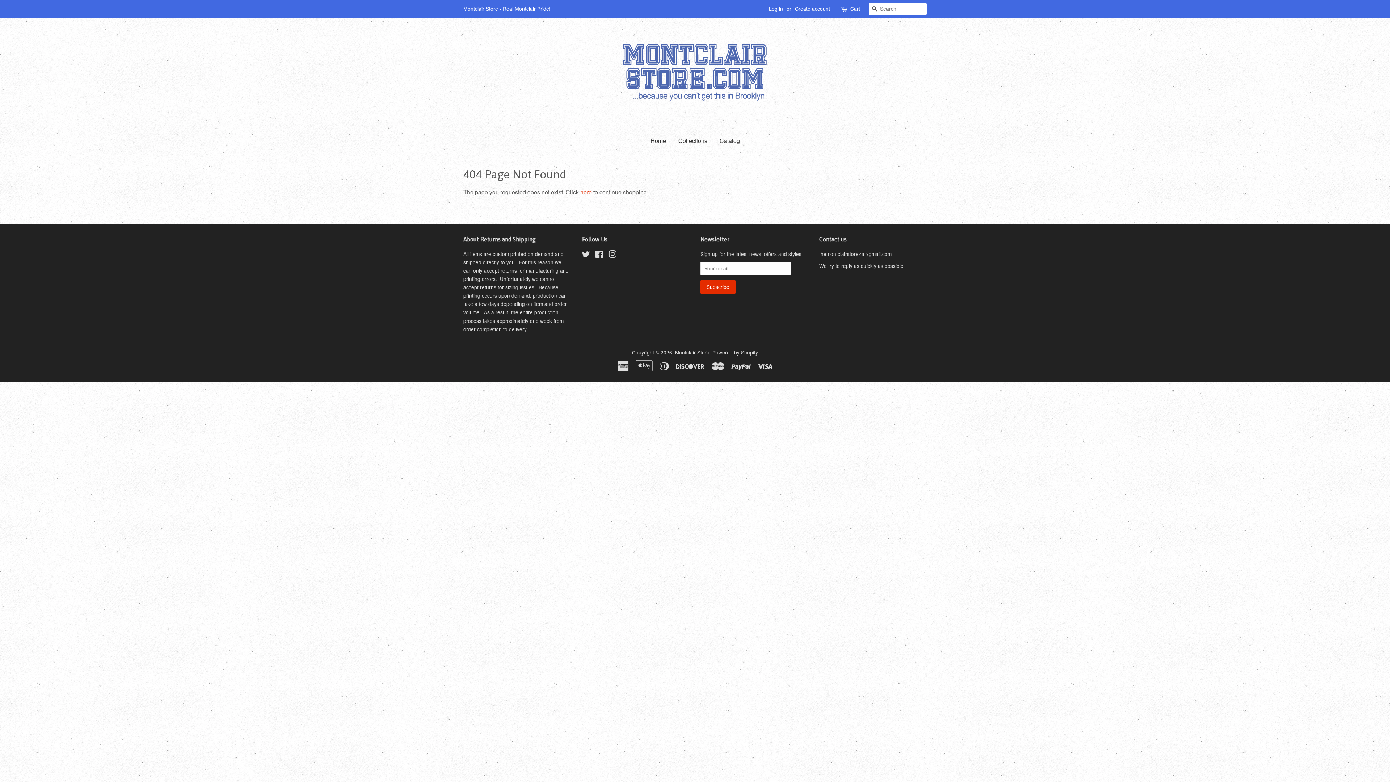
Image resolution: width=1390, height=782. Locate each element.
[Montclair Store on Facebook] (599, 255)
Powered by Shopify (735, 352)
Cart (855, 8)
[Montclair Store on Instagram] (612, 255)
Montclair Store (692, 352)
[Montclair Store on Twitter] (586, 255)
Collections (692, 140)
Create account (812, 8)
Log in (776, 8)
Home (658, 140)
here (586, 192)
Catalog (730, 140)
